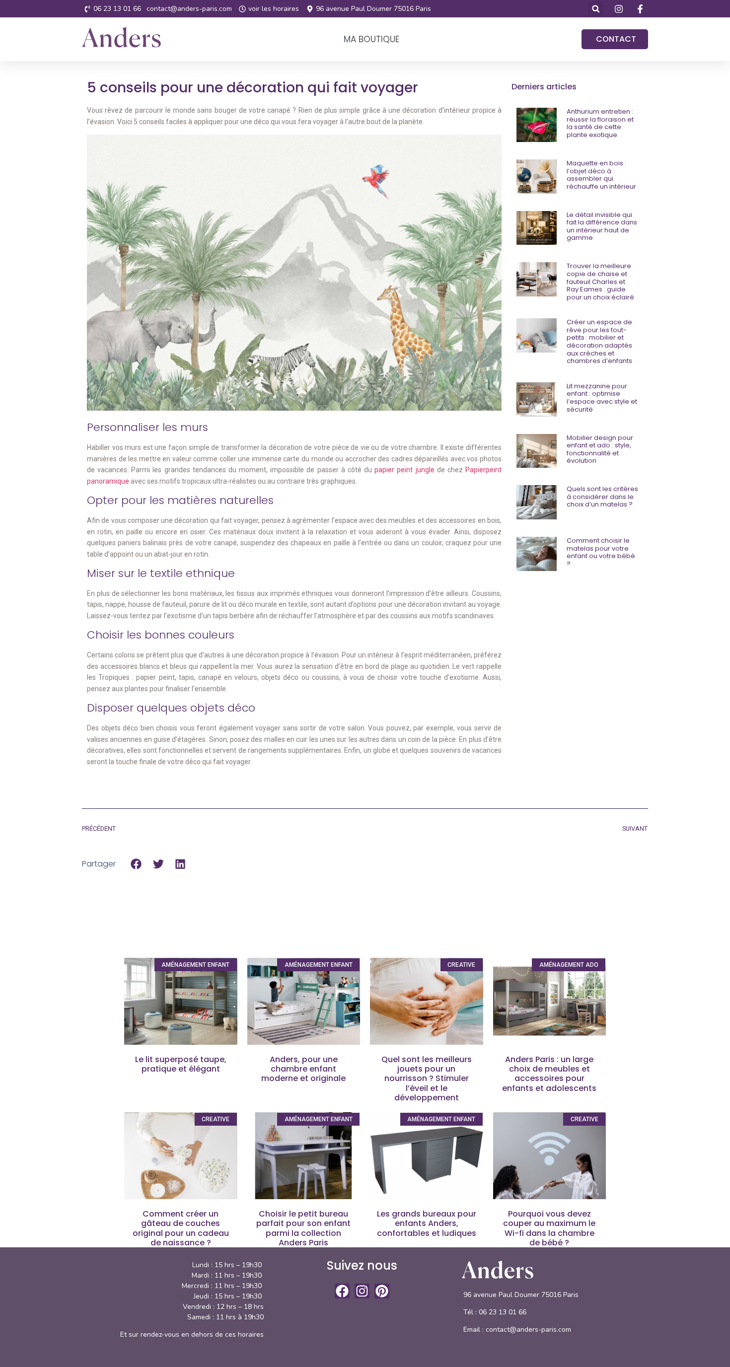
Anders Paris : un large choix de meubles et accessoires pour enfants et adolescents (549, 1074)
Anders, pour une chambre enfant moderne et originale (303, 1069)
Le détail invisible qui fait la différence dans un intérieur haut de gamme (602, 226)
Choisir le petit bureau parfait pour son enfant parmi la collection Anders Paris (303, 1228)
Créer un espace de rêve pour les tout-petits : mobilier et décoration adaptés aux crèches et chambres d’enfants (599, 341)
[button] (595, 8)
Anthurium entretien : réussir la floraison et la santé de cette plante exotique (600, 123)
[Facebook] (342, 1291)
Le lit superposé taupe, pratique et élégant (180, 1064)
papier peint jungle (404, 470)
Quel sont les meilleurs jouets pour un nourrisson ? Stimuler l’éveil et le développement (426, 1078)
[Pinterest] (381, 1291)
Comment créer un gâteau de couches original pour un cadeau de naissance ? (181, 1228)
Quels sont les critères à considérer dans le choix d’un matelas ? (602, 496)
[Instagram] (362, 1291)
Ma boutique (371, 39)
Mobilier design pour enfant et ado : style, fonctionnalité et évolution (600, 449)
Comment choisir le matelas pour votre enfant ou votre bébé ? (601, 552)
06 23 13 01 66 (503, 1312)
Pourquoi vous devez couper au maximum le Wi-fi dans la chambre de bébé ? (549, 1228)
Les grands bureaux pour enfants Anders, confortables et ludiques (426, 1223)
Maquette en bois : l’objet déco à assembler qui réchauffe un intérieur (601, 174)
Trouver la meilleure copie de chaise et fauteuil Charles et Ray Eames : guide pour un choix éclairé (600, 281)
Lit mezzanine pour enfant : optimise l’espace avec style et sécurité (602, 397)
